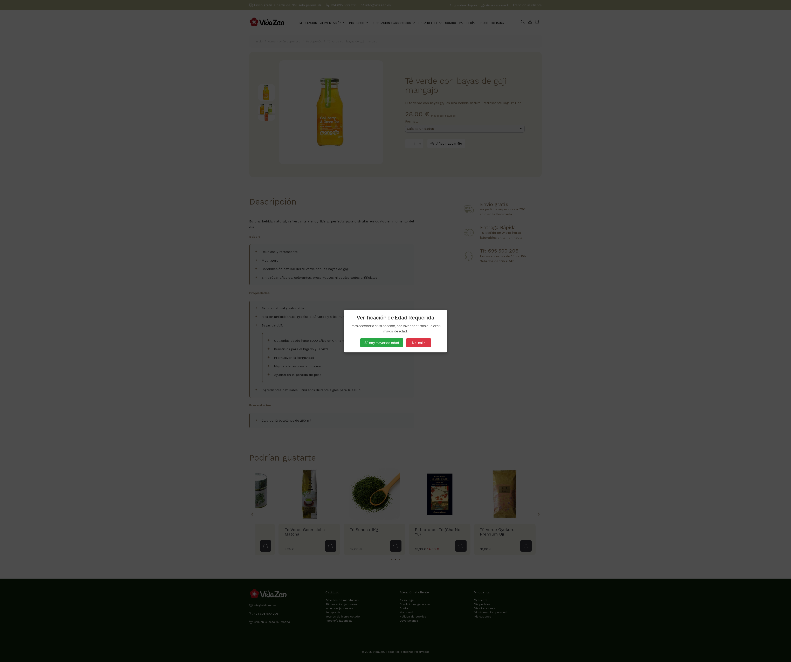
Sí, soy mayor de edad (381, 342)
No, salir (418, 342)
